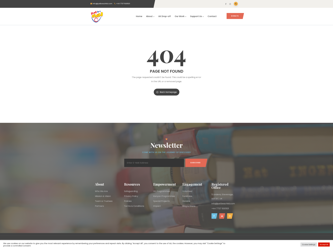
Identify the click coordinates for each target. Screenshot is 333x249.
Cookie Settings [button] (308, 244)
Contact (212, 16)
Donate (235, 16)
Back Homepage (168, 92)
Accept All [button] (324, 244)
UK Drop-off (164, 16)
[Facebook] (214, 216)
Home (139, 16)
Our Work (179, 16)
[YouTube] (221, 216)
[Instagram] (229, 216)
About (149, 16)
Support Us (196, 16)
